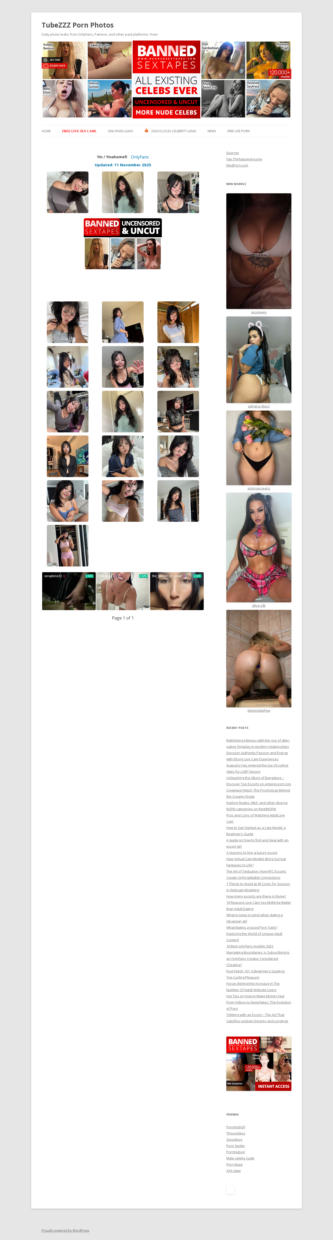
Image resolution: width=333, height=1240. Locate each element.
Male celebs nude (240, 1158)
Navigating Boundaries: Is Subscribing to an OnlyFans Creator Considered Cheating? (258, 958)
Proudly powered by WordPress (65, 1230)
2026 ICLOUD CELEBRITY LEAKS (173, 131)
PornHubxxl (235, 1152)
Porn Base (234, 1164)
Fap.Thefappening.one (244, 159)
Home (46, 131)
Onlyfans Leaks (120, 131)
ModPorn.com (237, 165)
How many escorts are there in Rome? (256, 896)
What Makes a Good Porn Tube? (251, 927)
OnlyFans (140, 157)
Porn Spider (235, 1145)
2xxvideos (234, 1139)
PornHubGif (235, 1127)
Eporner (232, 152)
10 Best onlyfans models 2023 (250, 946)
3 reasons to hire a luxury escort (251, 852)
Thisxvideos (235, 1133)
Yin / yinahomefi (112, 156)
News (212, 131)
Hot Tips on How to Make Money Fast (255, 996)
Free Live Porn (238, 131)
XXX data (233, 1170)
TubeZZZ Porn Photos (78, 25)
